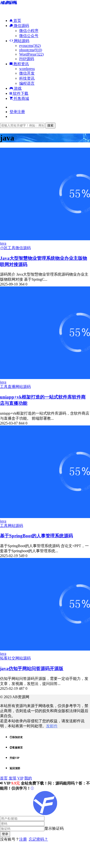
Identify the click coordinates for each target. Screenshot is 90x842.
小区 (4, 248)
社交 (11, 658)
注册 (23, 839)
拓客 (4, 658)
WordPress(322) (31, 54)
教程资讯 (20, 64)
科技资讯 (27, 78)
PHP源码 (26, 59)
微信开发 (27, 73)
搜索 (50, 125)
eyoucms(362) (30, 46)
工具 (11, 248)
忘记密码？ (38, 839)
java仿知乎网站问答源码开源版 (31, 668)
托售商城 (21, 98)
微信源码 (21, 26)
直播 (11, 387)
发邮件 (52, 726)
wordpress (27, 69)
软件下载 (20, 93)
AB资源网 (8, 2)
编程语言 (27, 83)
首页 (16, 21)
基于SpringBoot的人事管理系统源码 (36, 535)
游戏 (17, 88)
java (3, 243)
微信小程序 (28, 31)
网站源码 (21, 41)
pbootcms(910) (30, 50)
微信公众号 (28, 36)
